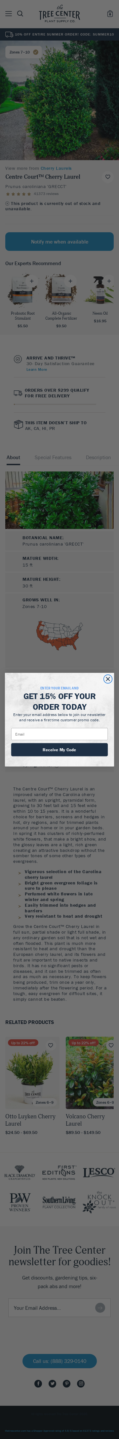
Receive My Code (59, 749)
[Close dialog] (108, 678)
